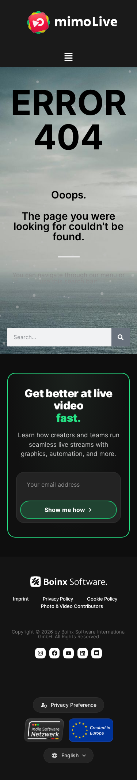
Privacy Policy (58, 599)
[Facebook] (54, 653)
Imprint (21, 599)
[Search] (120, 337)
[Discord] (96, 653)
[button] (68, 58)
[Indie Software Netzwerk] (44, 730)
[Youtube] (68, 653)
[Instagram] (40, 653)
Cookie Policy (102, 599)
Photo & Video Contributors (72, 606)
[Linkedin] (82, 653)
